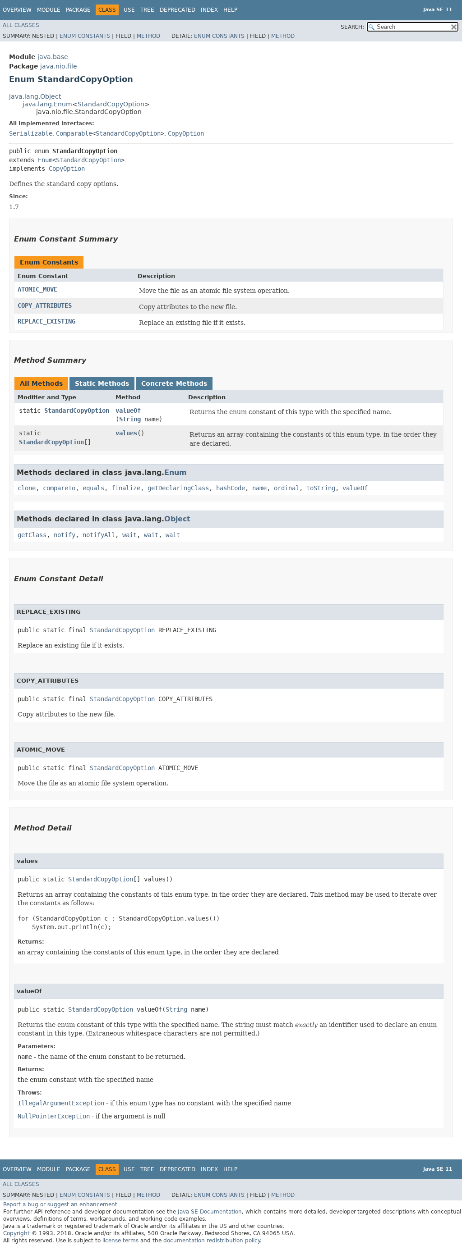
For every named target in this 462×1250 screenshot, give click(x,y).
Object (177, 519)
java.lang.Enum (47, 104)
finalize (125, 488)
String (130, 419)
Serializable (30, 133)
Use (129, 10)
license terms (120, 1240)
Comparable (74, 133)
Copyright (16, 1233)
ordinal (286, 488)
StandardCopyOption (111, 104)
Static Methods (102, 383)
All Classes (21, 25)
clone (27, 488)
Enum (45, 160)
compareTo (59, 488)
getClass (32, 534)
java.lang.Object (35, 96)
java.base (52, 56)
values (126, 433)
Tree (147, 10)
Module (48, 10)
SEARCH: (352, 27)
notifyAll (99, 534)
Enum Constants (85, 36)
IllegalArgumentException (61, 1103)
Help (230, 10)
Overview (17, 10)
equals (93, 488)
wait (129, 534)
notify (64, 534)
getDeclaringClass (178, 488)
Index (209, 10)
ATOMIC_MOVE (37, 289)
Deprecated (177, 10)
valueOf (128, 410)
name (259, 488)
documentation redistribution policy (211, 1240)
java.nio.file (58, 66)
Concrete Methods (174, 383)
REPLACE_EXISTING (46, 321)
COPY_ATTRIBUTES (45, 305)
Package (78, 10)
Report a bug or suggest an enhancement (60, 1204)
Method (148, 36)
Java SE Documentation (210, 1212)
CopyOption (186, 133)
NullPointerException (54, 1116)
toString (320, 488)
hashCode (230, 488)
